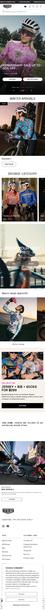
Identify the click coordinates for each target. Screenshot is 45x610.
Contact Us (28, 540)
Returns (27, 554)
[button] (37, 7)
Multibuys (6, 544)
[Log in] (30, 6)
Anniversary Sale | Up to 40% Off (25, 2)
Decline (21, 599)
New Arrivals (7, 540)
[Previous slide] (4, 90)
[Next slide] (22, 90)
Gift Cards (6, 559)
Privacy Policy (14, 588)
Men (5, 219)
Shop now (22, 405)
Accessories (7, 555)
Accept (21, 594)
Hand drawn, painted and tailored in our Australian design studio (22, 424)
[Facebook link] (8, 526)
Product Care (29, 558)
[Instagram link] (3, 526)
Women (10, 219)
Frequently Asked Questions (30, 545)
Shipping (27, 550)
